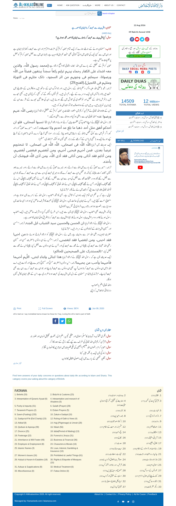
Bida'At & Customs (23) (62, 394)
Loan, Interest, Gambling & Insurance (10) (64, 449)
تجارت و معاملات (116, 454)
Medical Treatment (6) (62, 467)
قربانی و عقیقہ (153, 437)
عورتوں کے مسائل (150, 470)
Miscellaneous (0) (24, 471)
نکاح (120, 437)
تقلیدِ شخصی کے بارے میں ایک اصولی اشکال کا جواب (83, 358)
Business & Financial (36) (63, 440)
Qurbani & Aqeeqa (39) (27, 427)
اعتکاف (154, 432)
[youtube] (139, 159)
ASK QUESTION (72, 5)
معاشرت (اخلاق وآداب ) (113, 459)
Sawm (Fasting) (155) (25, 414)
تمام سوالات (17, 363)
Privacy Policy (125, 494)
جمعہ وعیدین (118, 416)
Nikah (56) (56, 427)
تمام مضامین (120, 131)
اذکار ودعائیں (152, 481)
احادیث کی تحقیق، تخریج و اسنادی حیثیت (113, 403)
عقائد (22, 18)
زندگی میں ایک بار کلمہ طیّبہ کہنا (92, 353)
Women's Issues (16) (26, 455)
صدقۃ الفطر (154, 427)
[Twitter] (62, 321)
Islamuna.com (49, 501)
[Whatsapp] (69, 321)
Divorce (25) (22, 431)
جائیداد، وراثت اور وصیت (148, 454)
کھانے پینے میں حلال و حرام (148, 476)
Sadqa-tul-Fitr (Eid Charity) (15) (30, 418)
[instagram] (147, 39)
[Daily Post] (139, 68)
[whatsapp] (139, 52)
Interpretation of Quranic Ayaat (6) (31, 399)
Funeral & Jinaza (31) (61, 435)
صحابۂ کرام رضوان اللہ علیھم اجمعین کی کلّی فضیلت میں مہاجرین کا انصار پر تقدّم (73, 347)
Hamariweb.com (34, 501)
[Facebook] (55, 321)
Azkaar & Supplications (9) (28, 467)
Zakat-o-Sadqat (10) (61, 414)
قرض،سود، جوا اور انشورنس (112, 465)
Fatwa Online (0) (59, 471)
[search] (99, 13)
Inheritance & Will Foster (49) (29, 440)
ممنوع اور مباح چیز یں (114, 470)
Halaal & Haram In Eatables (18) (31, 460)
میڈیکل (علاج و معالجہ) (114, 481)
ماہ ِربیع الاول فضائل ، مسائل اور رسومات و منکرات (145, 127)
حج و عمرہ (119, 432)
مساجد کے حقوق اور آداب (113, 476)
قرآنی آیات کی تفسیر (151, 401)
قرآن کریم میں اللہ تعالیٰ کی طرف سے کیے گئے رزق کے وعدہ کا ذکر (77, 341)
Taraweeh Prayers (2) (25, 410)
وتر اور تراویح (153, 416)
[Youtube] (137, 39)
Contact (121, 5)
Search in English (108, 13)
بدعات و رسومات (117, 395)
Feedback (152, 494)
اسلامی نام (154, 465)
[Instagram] (133, 501)
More (97, 5)
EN (49, 5)
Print (18, 308)
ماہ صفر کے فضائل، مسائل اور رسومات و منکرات (146, 122)
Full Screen (47, 308)
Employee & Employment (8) (29, 444)
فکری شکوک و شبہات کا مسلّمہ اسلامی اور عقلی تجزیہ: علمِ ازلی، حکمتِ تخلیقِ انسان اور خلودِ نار (67, 336)
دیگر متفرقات (152, 487)
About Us (108, 5)
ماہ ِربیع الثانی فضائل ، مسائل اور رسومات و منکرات (145, 117)
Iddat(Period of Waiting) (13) (64, 431)
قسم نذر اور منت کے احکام (113, 427)
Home (60, 5)
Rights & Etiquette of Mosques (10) (65, 461)
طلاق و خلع (153, 443)
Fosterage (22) (23, 435)
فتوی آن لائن (118, 487)
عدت (120, 443)
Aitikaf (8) (20, 423)
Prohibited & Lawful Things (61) (66, 455)
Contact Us (111, 494)
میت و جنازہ (118, 448)
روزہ (156, 421)
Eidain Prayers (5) (59, 410)
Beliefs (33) (21, 394)
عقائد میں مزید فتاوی (103, 330)
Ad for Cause (140, 494)
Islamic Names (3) (24, 448)
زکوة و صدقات (116, 421)
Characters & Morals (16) (63, 444)
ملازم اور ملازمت (152, 459)
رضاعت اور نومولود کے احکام (147, 448)
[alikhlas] (29, 5)
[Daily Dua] (139, 84)
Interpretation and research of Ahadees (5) (64, 400)
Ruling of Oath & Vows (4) (63, 418)
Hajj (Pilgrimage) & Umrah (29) (66, 423)
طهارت (155, 410)
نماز (121, 410)
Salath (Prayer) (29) (60, 406)
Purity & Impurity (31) (25, 406)
